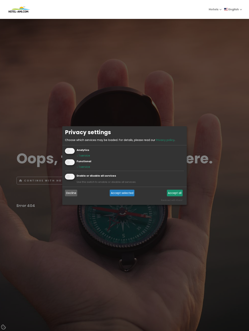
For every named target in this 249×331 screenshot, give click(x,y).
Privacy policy (165, 140)
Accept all (174, 193)
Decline (71, 193)
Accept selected (122, 193)
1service (83, 156)
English (233, 9)
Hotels (213, 9)
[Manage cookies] (4, 327)
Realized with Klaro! (171, 200)
